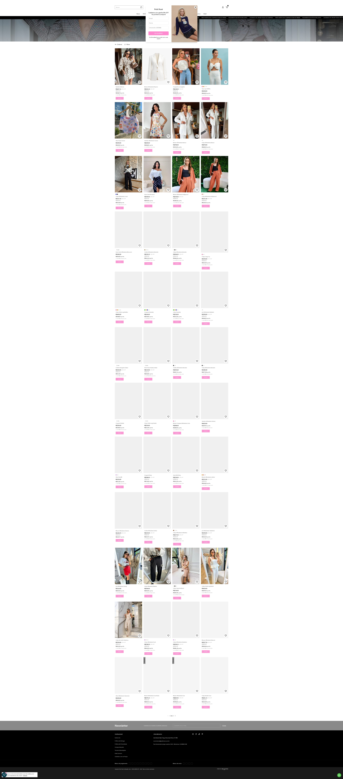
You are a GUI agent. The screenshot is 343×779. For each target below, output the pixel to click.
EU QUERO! (159, 33)
